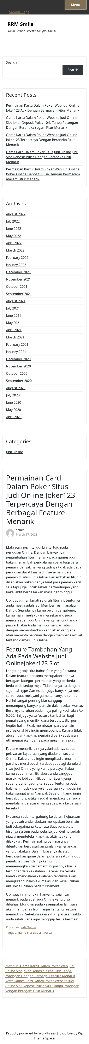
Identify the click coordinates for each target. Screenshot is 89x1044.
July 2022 (13, 221)
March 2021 (15, 337)
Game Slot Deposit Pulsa (35, 932)
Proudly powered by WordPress (31, 1033)
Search (11, 62)
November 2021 (18, 279)
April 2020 (14, 417)
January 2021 (16, 351)
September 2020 (19, 380)
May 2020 (13, 409)
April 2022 (14, 243)
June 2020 (13, 402)
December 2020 (18, 359)
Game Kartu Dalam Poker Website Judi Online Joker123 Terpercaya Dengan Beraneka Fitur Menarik (41, 139)
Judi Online (14, 452)
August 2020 (15, 388)
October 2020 (16, 373)
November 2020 (18, 366)
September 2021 (19, 293)
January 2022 (16, 265)
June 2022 (13, 228)
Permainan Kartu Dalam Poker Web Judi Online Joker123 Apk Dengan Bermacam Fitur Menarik (42, 108)
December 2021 (18, 272)
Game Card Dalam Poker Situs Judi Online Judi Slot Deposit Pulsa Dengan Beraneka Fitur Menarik (42, 157)
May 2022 (13, 236)
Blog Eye (66, 1033)
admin (20, 530)
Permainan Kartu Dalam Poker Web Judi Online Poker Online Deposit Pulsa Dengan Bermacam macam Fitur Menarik (43, 174)
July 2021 (13, 308)
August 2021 (15, 301)
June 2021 (13, 315)
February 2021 (17, 344)
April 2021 (14, 330)
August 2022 (15, 214)
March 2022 (15, 250)
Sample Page (19, 12)
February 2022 (17, 257)
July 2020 (13, 395)
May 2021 (13, 322)
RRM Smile (20, 24)
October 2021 (16, 286)
